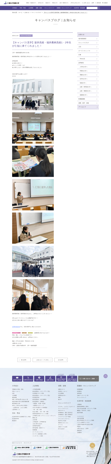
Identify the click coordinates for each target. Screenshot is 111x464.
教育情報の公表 (16, 403)
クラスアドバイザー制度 (64, 416)
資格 (59, 397)
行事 (79, 54)
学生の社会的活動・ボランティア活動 (86, 408)
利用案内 (79, 391)
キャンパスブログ (36, 12)
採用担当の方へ (62, 395)
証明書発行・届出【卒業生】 (65, 414)
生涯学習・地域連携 (79, 8)
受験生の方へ (84, 75)
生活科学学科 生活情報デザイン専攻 (21, 416)
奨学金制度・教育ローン (39, 427)
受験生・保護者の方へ (31, 2)
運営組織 (14, 397)
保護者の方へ (84, 95)
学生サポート (61, 410)
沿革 (13, 393)
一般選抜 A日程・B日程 (39, 403)
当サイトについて (17, 443)
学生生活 (82, 58)
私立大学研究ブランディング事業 (85, 420)
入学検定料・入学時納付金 (39, 421)
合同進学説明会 (36, 425)
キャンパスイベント (63, 408)
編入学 (60, 399)
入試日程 (35, 419)
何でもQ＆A (61, 428)
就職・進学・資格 (83, 103)
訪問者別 (81, 63)
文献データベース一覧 (82, 395)
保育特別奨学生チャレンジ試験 (40, 413)
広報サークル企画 (62, 426)
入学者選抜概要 (36, 389)
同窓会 (78, 426)
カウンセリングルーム (63, 418)
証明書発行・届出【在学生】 (65, 412)
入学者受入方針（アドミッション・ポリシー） (44, 415)
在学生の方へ (41, 2)
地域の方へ (48, 2)
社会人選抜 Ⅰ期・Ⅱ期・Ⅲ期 (40, 411)
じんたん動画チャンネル (83, 422)
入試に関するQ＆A (37, 423)
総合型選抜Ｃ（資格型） (39, 401)
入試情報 (30, 8)
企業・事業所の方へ (64, 2)
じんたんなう (80, 416)
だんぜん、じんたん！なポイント (66, 406)
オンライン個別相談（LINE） (40, 434)
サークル (60, 424)
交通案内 (106, 2)
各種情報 (35, 429)
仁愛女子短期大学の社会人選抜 (85, 424)
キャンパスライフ (49, 8)
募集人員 (35, 417)
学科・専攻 (23, 8)
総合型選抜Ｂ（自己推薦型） (40, 399)
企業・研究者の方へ (85, 87)
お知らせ (26, 12)
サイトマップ (27, 443)
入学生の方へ (84, 66)
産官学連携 (80, 412)
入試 (79, 46)
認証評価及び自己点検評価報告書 (20, 401)
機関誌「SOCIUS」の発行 (83, 410)
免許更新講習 (82, 38)
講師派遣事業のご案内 (82, 406)
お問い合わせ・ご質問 (89, 2)
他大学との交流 (62, 420)
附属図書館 (81, 99)
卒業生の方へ (55, 2)
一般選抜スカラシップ (38, 405)
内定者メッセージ (62, 391)
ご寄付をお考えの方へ (75, 2)
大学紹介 (14, 8)
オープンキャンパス (84, 50)
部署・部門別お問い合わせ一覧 (20, 399)
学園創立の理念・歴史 (17, 389)
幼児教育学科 (15, 418)
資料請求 (99, 2)
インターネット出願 (38, 436)
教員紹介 (14, 420)
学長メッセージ (16, 391)
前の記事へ (24, 360)
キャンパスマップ (81, 397)
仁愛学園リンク (16, 409)
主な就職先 (61, 393)
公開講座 (79, 404)
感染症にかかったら (63, 422)
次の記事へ (61, 360)
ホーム (20, 12)
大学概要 (14, 395)
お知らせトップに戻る (42, 360)
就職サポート (61, 389)
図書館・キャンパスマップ (64, 8)
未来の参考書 (80, 418)
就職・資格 (39, 8)
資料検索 (79, 393)
